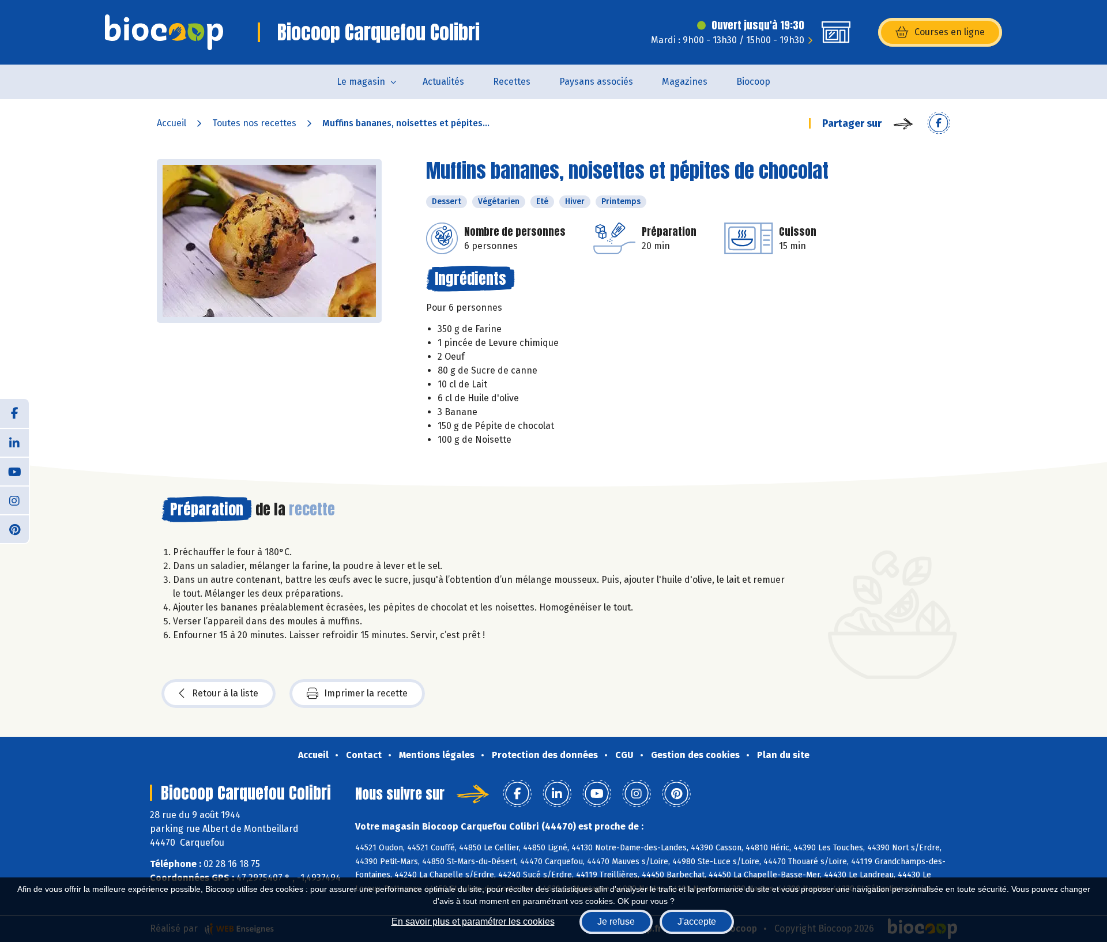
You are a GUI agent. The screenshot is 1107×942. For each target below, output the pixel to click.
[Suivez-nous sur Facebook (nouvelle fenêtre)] (14, 413)
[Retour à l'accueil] (164, 32)
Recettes (511, 81)
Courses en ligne (949, 32)
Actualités (443, 81)
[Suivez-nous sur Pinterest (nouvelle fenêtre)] (14, 528)
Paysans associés (596, 81)
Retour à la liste (225, 693)
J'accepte (696, 921)
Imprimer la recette (366, 693)
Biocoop (753, 81)
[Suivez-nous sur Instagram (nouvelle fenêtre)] (14, 499)
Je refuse (616, 921)
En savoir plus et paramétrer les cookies (473, 921)
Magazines (684, 81)
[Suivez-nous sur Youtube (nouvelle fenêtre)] (14, 471)
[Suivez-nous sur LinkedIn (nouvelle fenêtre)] (14, 442)
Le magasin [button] (361, 81)
